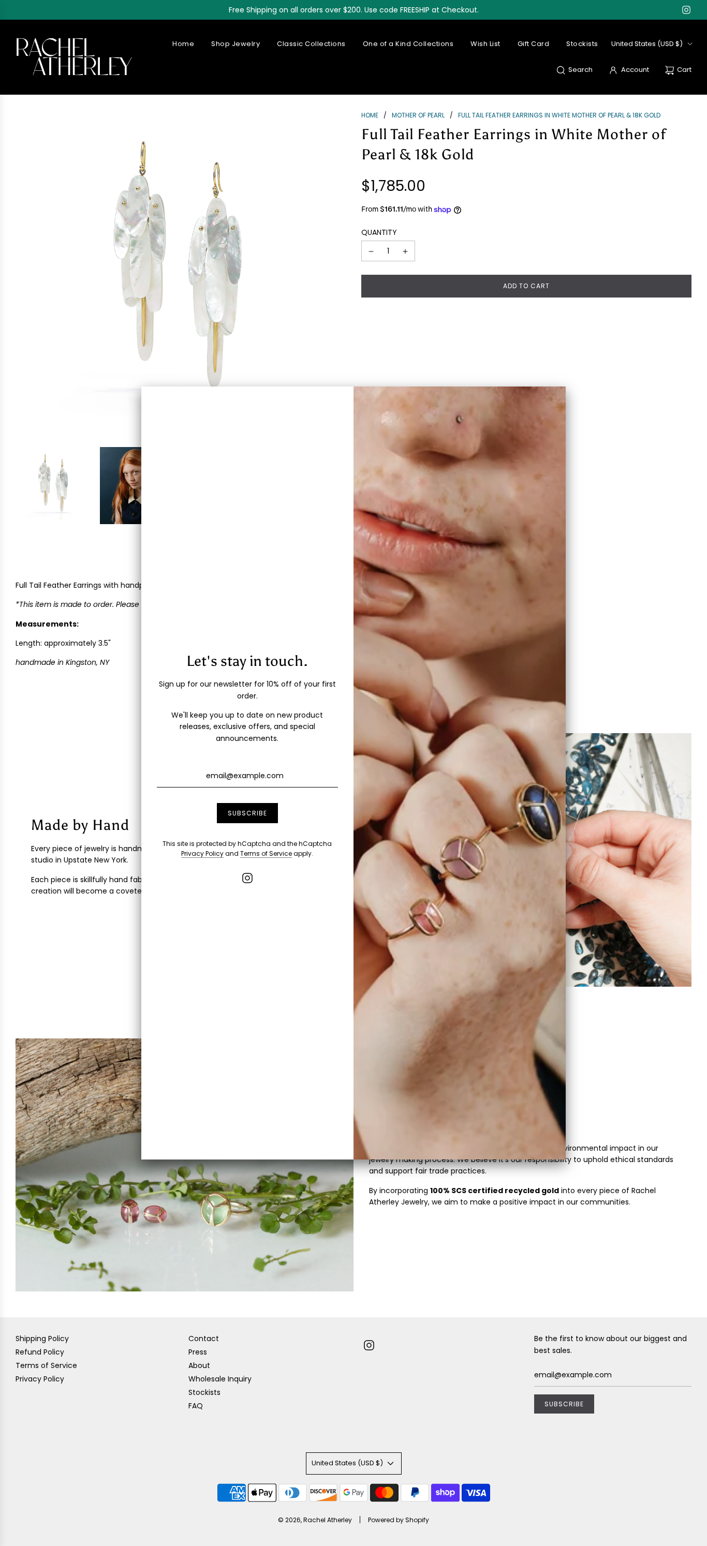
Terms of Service (266, 853)
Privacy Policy (202, 853)
